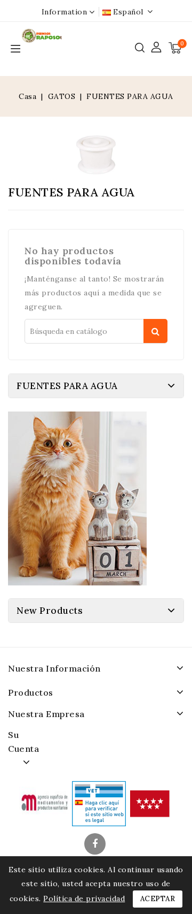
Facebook (96, 845)
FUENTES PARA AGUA (67, 386)
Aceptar (157, 898)
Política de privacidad (84, 898)
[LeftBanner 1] (77, 498)
